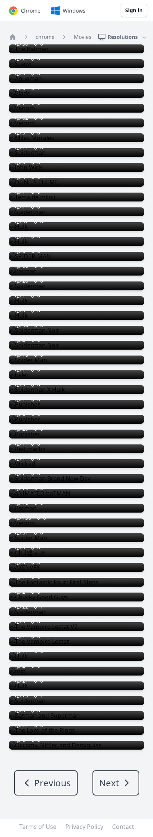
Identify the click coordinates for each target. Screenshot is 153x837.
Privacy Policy (84, 827)
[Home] (12, 37)
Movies (82, 36)
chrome (45, 36)
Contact (123, 827)
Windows (74, 10)
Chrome (30, 10)
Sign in (134, 10)
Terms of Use (37, 827)
